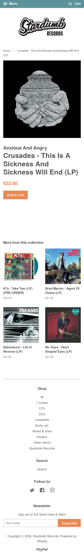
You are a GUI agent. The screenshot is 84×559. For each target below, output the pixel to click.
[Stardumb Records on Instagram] (52, 491)
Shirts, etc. (42, 425)
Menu (12, 3)
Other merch (42, 442)
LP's (42, 408)
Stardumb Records (42, 448)
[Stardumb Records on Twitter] (32, 491)
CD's (42, 414)
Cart (77, 3)
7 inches (42, 402)
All (42, 397)
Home (6, 50)
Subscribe (69, 523)
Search (42, 469)
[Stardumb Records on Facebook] (42, 491)
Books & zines (42, 431)
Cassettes (42, 419)
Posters (42, 437)
